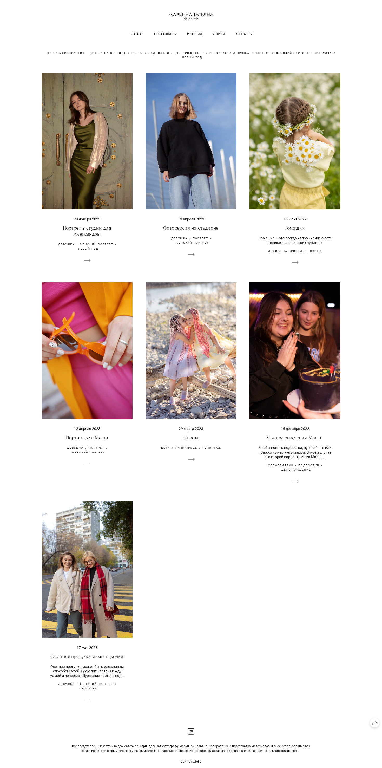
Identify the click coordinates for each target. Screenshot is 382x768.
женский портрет (292, 52)
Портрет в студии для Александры (87, 231)
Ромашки (295, 228)
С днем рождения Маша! (294, 437)
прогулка (323, 52)
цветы (137, 52)
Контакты (243, 34)
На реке (191, 437)
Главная (137, 34)
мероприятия (71, 52)
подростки (158, 52)
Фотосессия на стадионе (191, 228)
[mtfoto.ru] (191, 16)
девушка (241, 52)
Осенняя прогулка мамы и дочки (87, 656)
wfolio (197, 761)
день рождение (189, 52)
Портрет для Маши (87, 437)
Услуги (219, 34)
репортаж (218, 52)
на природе (115, 52)
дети (94, 52)
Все (50, 52)
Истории (194, 34)
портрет (262, 52)
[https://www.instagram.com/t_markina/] (191, 731)
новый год (192, 57)
